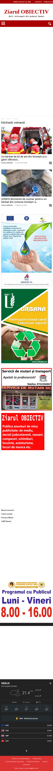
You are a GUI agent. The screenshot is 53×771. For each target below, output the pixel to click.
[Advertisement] (26, 42)
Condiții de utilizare (33, 761)
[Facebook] (26, 751)
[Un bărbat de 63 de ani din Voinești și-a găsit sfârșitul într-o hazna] (26, 140)
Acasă (2, 119)
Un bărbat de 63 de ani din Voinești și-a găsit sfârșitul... (24, 158)
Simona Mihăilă (7, 163)
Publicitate (48, 2)
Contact (38, 2)
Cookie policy (37, 758)
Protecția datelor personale (15, 761)
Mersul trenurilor (7, 510)
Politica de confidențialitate (21, 758)
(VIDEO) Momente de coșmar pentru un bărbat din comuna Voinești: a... (24, 200)
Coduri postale (6, 514)
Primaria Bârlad (7, 518)
